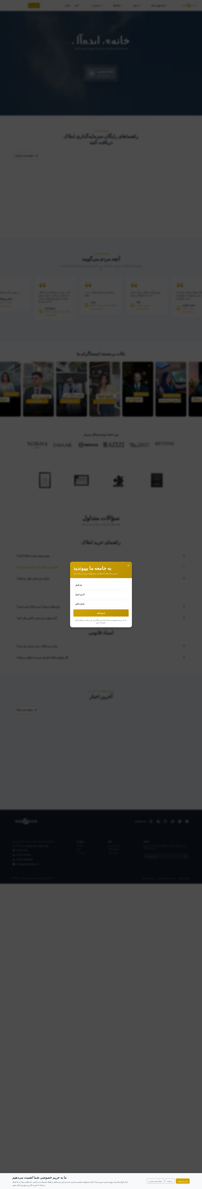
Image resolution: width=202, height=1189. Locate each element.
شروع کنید (101, 613)
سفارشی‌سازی (155, 1181)
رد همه (170, 1181)
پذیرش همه (183, 1181)
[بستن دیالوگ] (128, 565)
